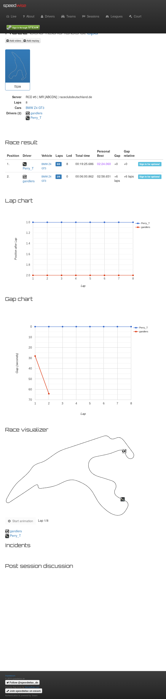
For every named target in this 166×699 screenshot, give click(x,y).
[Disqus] (83, 625)
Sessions (92, 16)
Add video (15, 40)
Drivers (49, 16)
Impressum (10, 675)
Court (136, 16)
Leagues (116, 16)
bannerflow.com (32, 686)
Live (12, 16)
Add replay (32, 40)
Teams (70, 16)
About (29, 16)
